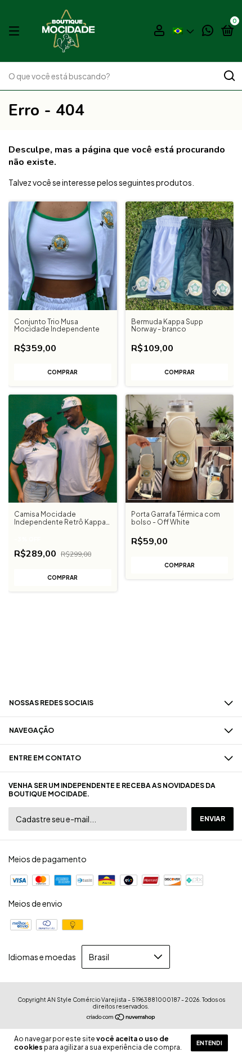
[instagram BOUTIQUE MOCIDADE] (121, 658)
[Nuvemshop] (121, 1018)
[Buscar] (228, 76)
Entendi (209, 1043)
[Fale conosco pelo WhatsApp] (207, 32)
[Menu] (16, 31)
